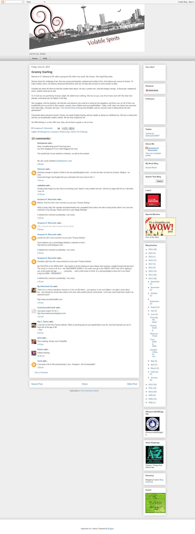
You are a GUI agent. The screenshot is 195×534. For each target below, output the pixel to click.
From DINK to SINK (153, 342)
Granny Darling (153, 327)
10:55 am (41, 356)
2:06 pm (40, 164)
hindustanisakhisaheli (46, 308)
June (153, 314)
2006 (150, 402)
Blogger (111, 529)
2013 (150, 278)
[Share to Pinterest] (73, 128)
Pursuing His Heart (154, 319)
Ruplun (40, 349)
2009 (150, 395)
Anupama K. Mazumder (47, 199)
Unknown (41, 169)
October (154, 293)
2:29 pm (40, 218)
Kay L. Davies (43, 322)
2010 (150, 392)
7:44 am (40, 180)
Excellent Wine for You (153, 353)
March (154, 368)
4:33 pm (40, 344)
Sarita (39, 361)
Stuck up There (153, 335)
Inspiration (55, 132)
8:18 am (40, 333)
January (154, 378)
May (153, 361)
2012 (150, 384)
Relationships (65, 132)
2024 (150, 249)
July (153, 311)
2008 (150, 399)
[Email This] (63, 128)
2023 (150, 253)
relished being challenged (74, 108)
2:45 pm (40, 303)
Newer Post (36, 384)
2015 (150, 271)
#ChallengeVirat (44, 132)
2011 (150, 388)
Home (34, 58)
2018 (150, 260)
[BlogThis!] (65, 128)
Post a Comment (41, 372)
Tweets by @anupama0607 (153, 134)
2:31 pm (40, 281)
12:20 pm (41, 194)
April (153, 365)
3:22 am (40, 317)
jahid (39, 338)
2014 (150, 275)
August (154, 307)
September (154, 301)
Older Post (132, 384)
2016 (150, 267)
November (155, 287)
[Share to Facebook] (70, 128)
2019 (150, 257)
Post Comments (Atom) (90, 391)
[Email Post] (58, 128)
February (154, 372)
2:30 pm (40, 229)
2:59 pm (40, 367)
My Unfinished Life (45, 286)
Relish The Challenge (79, 132)
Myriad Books (151, 167)
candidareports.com (63, 161)
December (155, 282)
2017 (150, 264)
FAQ (45, 58)
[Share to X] (68, 128)
